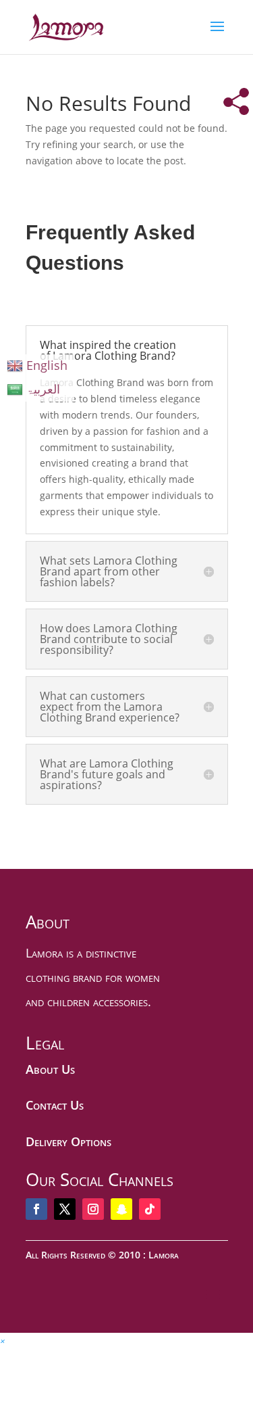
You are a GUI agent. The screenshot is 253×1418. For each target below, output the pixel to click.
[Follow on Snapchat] (121, 1209)
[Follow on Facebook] (36, 1209)
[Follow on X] (65, 1209)
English (46, 365)
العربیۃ (43, 389)
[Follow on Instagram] (93, 1209)
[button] (2, 1341)
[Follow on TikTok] (150, 1209)
